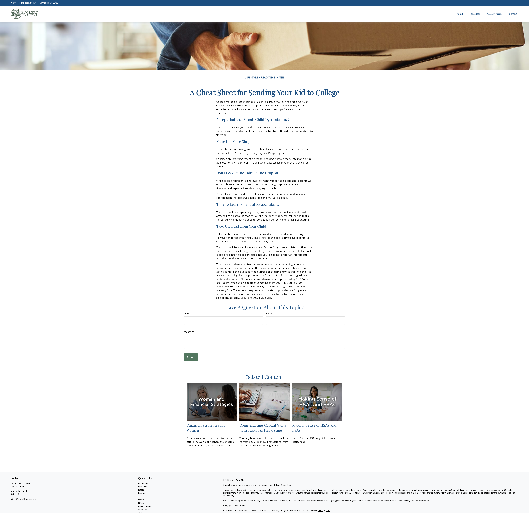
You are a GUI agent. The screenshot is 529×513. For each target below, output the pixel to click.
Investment (143, 486)
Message (189, 332)
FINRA (320, 510)
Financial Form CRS (236, 480)
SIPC (328, 510)
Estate (141, 489)
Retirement (143, 483)
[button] (459, 14)
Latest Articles (144, 506)
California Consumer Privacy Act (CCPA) (314, 500)
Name (187, 313)
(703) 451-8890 (23, 483)
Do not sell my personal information (413, 500)
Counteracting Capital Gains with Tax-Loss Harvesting (262, 428)
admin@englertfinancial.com (23, 499)
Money (141, 499)
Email (269, 313)
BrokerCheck (286, 485)
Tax (139, 496)
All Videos (142, 509)
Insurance (142, 493)
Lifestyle (142, 503)
